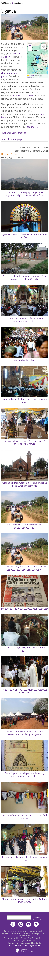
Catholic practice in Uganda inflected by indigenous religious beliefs (24, 775)
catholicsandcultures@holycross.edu (24, 945)
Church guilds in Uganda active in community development (24, 691)
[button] (37, 57)
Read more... (32, 126)
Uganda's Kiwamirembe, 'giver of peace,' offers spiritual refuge (24, 442)
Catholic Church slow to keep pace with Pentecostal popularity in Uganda (24, 733)
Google (29, 77)
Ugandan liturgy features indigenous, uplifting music (24, 400)
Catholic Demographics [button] (14, 139)
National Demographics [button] (14, 132)
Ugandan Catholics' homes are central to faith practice (24, 816)
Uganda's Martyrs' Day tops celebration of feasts (24, 649)
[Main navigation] (45, 3)
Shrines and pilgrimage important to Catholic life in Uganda (24, 900)
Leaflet (31, 75)
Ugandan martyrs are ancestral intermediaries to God (24, 236)
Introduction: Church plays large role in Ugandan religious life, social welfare (24, 194)
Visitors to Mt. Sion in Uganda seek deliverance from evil (24, 526)
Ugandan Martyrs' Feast (24, 360)
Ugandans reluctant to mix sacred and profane (24, 608)
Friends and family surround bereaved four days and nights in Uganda (24, 277)
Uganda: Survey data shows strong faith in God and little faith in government (24, 568)
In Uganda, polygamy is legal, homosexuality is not (24, 858)
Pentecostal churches (23, 95)
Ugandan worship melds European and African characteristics (24, 319)
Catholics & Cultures (12, 3)
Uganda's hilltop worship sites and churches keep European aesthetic (24, 484)
